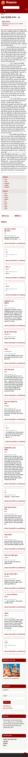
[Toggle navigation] (26, 9)
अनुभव (5, 203)
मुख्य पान (3, 14)
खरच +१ (7, 267)
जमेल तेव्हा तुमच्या (9, 369)
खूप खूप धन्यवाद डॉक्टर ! (11, 574)
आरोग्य (5, 182)
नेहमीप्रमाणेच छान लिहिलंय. (9, 302)
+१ (6, 250)
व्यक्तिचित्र (6, 185)
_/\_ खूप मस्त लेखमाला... (11, 594)
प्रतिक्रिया (6, 199)
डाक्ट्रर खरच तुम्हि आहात (11, 555)
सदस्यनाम (5, 690)
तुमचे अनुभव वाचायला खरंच (10, 508)
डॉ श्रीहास (8, 22)
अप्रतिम (6, 613)
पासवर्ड (5, 696)
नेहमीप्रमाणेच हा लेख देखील (10, 449)
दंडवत (6, 349)
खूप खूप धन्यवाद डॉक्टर (10, 332)
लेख (5, 201)
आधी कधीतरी (8, 535)
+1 (6, 426)
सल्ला (5, 205)
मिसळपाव (11, 3)
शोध (5, 11)
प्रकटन (5, 194)
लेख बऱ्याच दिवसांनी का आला (10, 402)
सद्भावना (6, 197)
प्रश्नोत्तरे (5, 207)
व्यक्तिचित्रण (6, 187)
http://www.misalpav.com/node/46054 (12, 30)
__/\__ (6, 640)
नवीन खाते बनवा (7, 706)
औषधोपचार (6, 183)
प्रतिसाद (6, 196)
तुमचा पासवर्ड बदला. (8, 708)
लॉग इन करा (17, 243)
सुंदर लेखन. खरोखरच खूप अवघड (10, 230)
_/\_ (5, 490)
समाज (5, 180)
